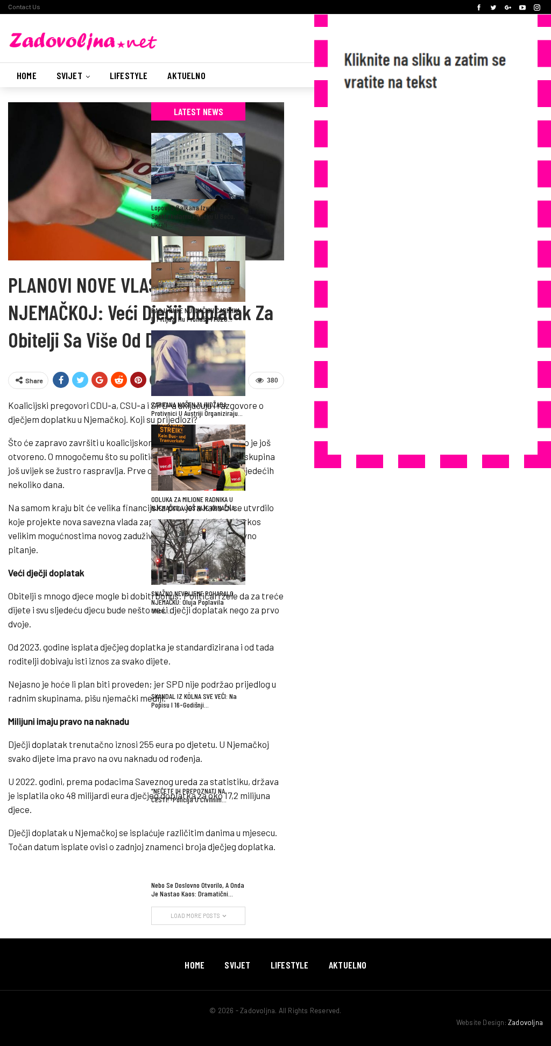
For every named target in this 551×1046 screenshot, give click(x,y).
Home (27, 75)
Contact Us (24, 6)
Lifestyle (129, 75)
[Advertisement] (422, 276)
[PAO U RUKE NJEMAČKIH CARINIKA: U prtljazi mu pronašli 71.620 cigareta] (198, 269)
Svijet (69, 75)
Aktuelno (186, 75)
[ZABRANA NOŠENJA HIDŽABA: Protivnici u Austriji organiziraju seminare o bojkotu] (198, 363)
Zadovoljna (525, 1022)
